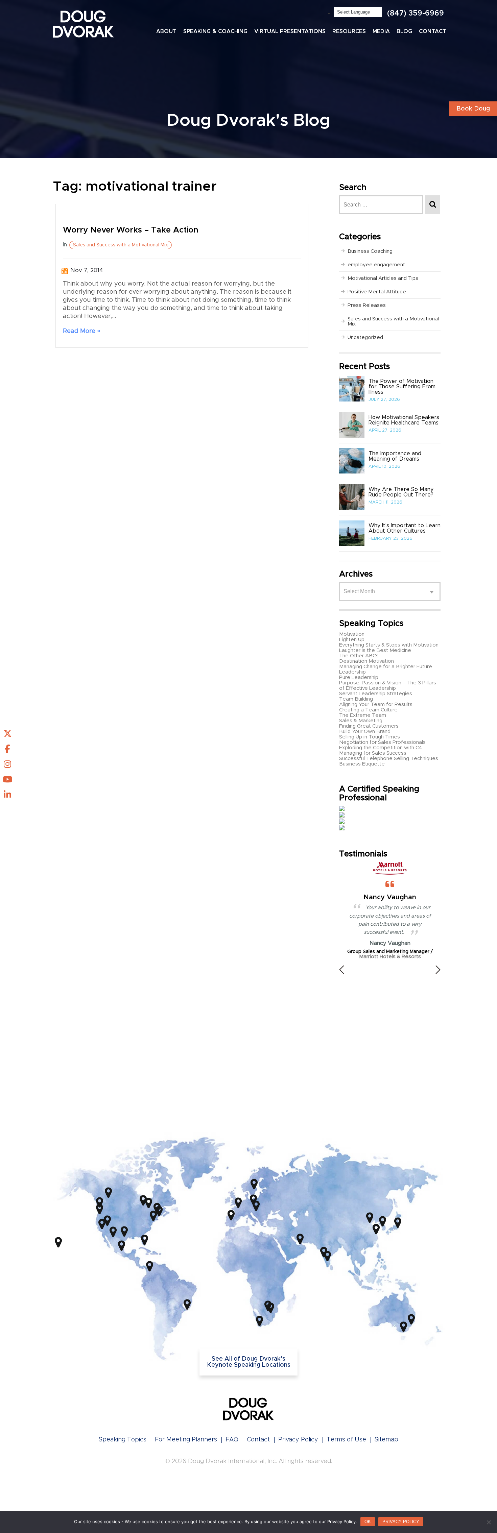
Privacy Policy (298, 1440)
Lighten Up (351, 639)
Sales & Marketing (360, 720)
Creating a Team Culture (368, 709)
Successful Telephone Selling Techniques (388, 758)
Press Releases (367, 305)
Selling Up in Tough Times (369, 736)
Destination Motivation (366, 661)
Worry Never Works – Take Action (130, 230)
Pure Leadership (358, 677)
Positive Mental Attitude (377, 291)
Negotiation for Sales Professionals (382, 742)
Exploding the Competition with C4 (380, 747)
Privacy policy (400, 1521)
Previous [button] (341, 969)
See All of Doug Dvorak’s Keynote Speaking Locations (248, 1362)
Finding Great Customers (369, 726)
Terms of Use (346, 1440)
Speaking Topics (122, 1440)
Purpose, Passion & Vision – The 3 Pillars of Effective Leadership (387, 685)
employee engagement (376, 264)
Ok (367, 1521)
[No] (488, 1522)
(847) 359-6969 (415, 13)
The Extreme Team (362, 715)
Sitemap (386, 1440)
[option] (390, 910)
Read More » (81, 331)
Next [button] (438, 969)
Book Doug (473, 109)
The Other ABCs (359, 655)
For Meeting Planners (186, 1440)
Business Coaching (370, 251)
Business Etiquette (362, 763)
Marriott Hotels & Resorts (390, 956)
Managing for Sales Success (372, 753)
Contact (432, 31)
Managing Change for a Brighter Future (385, 666)
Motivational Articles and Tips (383, 278)
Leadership (352, 672)
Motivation (351, 634)
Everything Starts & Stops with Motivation (389, 645)
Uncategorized (365, 337)
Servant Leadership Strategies (375, 693)
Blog (404, 31)
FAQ (232, 1440)
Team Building (356, 699)
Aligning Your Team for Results (375, 704)
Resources (349, 31)
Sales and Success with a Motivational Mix (120, 245)
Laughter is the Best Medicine (375, 650)
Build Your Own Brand (364, 731)
